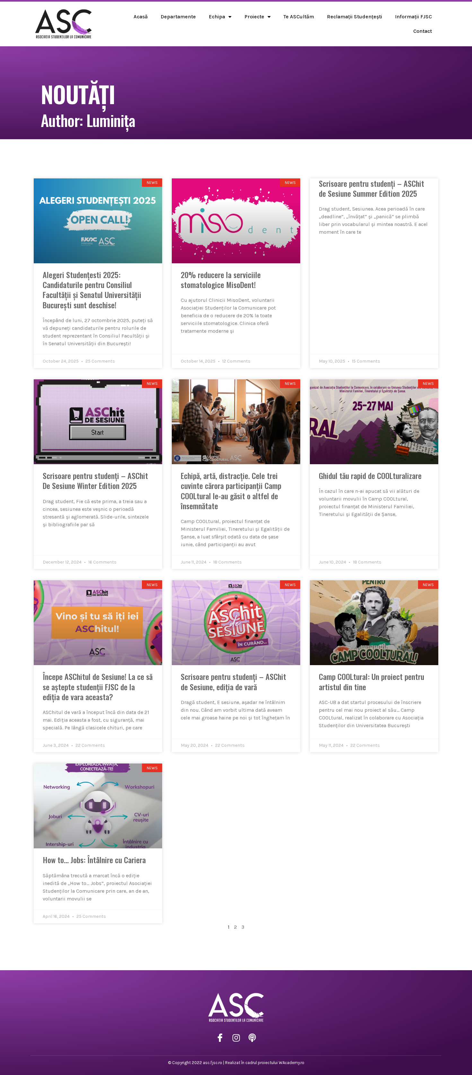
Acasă (141, 17)
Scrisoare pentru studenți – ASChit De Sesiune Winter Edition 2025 (95, 480)
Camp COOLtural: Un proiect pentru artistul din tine (371, 681)
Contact (422, 31)
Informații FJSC (413, 17)
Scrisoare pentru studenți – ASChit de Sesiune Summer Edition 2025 (371, 188)
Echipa (217, 17)
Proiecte (254, 17)
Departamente (178, 17)
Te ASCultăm (299, 17)
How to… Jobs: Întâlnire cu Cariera (94, 859)
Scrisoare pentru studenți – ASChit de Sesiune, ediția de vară (233, 681)
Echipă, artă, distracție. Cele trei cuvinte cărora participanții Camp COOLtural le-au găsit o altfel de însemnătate (231, 490)
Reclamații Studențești (354, 17)
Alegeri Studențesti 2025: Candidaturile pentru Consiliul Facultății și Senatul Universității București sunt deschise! (92, 290)
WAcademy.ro (291, 1062)
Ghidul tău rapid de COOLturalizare (370, 475)
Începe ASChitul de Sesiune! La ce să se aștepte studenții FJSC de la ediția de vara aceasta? (98, 686)
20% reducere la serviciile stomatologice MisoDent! (221, 279)
